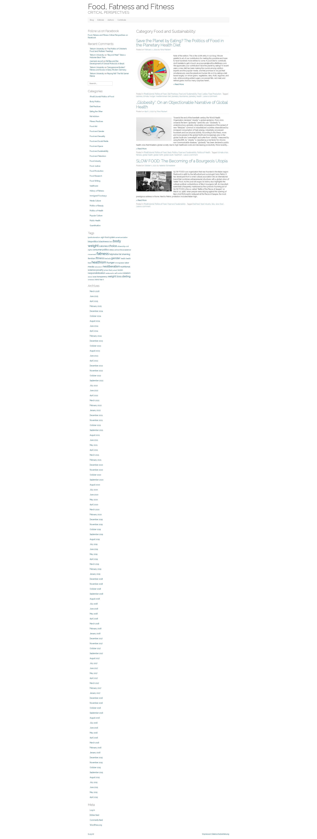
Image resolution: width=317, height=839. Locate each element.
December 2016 (96, 698)
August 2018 (95, 599)
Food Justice (203, 94)
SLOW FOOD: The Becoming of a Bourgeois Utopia (181, 161)
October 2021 (95, 425)
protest (115, 270)
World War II (99, 279)
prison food (108, 270)
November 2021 (96, 420)
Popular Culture (96, 216)
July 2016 (94, 723)
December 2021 (96, 415)
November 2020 (96, 470)
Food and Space (96, 146)
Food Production (214, 94)
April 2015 (94, 797)
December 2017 (96, 638)
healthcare (94, 186)
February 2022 (96, 405)
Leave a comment (210, 96)
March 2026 (94, 291)
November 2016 (96, 703)
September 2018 (96, 594)
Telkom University (97, 49)
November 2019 (96, 524)
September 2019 (96, 534)
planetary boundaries (180, 96)
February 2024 (96, 336)
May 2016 (94, 733)
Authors (111, 20)
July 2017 (93, 663)
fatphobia (113, 254)
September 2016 (96, 713)
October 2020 (95, 475)
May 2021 (93, 445)
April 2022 (94, 395)
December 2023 (96, 341)
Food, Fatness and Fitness (131, 6)
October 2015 (95, 767)
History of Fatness (97, 191)
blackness (104, 241)
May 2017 (93, 673)
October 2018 (95, 589)
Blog (92, 20)
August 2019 (95, 539)
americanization (122, 237)
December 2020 (96, 465)
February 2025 (95, 306)
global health (148, 155)
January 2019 (95, 574)
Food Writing (95, 181)
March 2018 (94, 624)
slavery (90, 277)
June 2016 (94, 728)
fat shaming (124, 254)
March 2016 (94, 743)
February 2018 (95, 629)
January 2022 (95, 410)
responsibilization (96, 273)
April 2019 (94, 559)
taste (94, 277)
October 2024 (95, 316)
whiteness (91, 279)
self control (118, 273)
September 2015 (96, 772)
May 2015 (93, 792)
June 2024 (94, 326)
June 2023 (94, 356)
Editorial (100, 20)
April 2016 (94, 738)
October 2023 (95, 346)
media (91, 266)
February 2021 (95, 460)
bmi (110, 242)
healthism (178, 155)
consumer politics (101, 250)
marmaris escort (96, 61)
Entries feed (94, 815)
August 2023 (95, 351)
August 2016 (95, 718)
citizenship (121, 246)
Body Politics (173, 152)
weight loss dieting (119, 276)
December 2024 (96, 311)
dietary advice (114, 250)
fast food (196, 204)
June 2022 (94, 390)
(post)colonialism (94, 237)
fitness (100, 258)
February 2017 (95, 688)
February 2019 (95, 569)
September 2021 (96, 430)
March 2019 (94, 564)
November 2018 (96, 584)
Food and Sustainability (188, 94)
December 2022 (96, 366)
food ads (108, 258)
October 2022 (95, 376)
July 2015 (93, 782)
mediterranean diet (163, 96)
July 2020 (94, 490)
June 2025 (94, 296)
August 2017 (95, 658)
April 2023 (94, 361)
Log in (92, 810)
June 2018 (94, 609)
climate (146, 96)
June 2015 (94, 787)
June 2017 (94, 668)
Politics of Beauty (97, 206)
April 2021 (94, 450)
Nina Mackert (165, 50)
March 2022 (94, 400)
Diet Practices (173, 94)
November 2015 (96, 762)
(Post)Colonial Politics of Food (155, 94)
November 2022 (96, 371)
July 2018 (94, 604)
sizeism (126, 273)
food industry (206, 204)
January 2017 (95, 693)
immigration (119, 263)
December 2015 (96, 758)
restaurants (110, 273)
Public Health (95, 221)
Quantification (95, 226)
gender (115, 258)
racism (120, 270)
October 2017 (95, 648)
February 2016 (95, 748)
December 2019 (96, 519)
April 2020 (94, 505)
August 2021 (95, 435)
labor (127, 263)
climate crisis (223, 152)
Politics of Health (203, 152)
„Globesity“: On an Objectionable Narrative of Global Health (182, 104)
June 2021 (94, 440)
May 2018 (94, 614)
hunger (152, 96)
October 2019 (95, 529)
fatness (139, 155)
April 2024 (94, 331)
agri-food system (108, 237)
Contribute (122, 20)
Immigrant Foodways (98, 196)
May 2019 (93, 554)
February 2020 (96, 514)
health (123, 258)
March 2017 (94, 683)
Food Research (96, 176)
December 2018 (96, 579)
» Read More (178, 84)
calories (139, 96)
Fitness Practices (96, 121)
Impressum (206, 834)
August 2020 (95, 485)
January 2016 (95, 753)
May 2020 (94, 500)
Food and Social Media (99, 141)
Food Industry (95, 161)
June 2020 (94, 495)
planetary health (195, 96)
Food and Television (98, 156)
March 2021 (94, 455)
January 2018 (95, 634)
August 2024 (95, 321)
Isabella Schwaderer (167, 166)
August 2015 (95, 777)
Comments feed (96, 820)
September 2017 (96, 653)
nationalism (98, 267)
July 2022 (94, 386)
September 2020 (96, 480)
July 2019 (93, 544)
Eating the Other (96, 111)
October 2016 (95, 708)
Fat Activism (94, 116)
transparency (102, 277)
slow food (219, 204)
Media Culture (95, 201)
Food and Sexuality (97, 136)
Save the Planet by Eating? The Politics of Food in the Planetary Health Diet (180, 42)
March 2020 (94, 510)
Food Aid (93, 126)
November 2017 (96, 643)
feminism (91, 258)
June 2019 (94, 549)
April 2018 (94, 619)
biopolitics (93, 241)
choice (112, 246)
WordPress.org (96, 825)
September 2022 (96, 381)
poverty (99, 270)
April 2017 (94, 678)
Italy (213, 204)
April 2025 (94, 301)
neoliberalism (111, 266)
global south (169, 155)
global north (158, 155)
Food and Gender (97, 131)
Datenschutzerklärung (220, 834)
